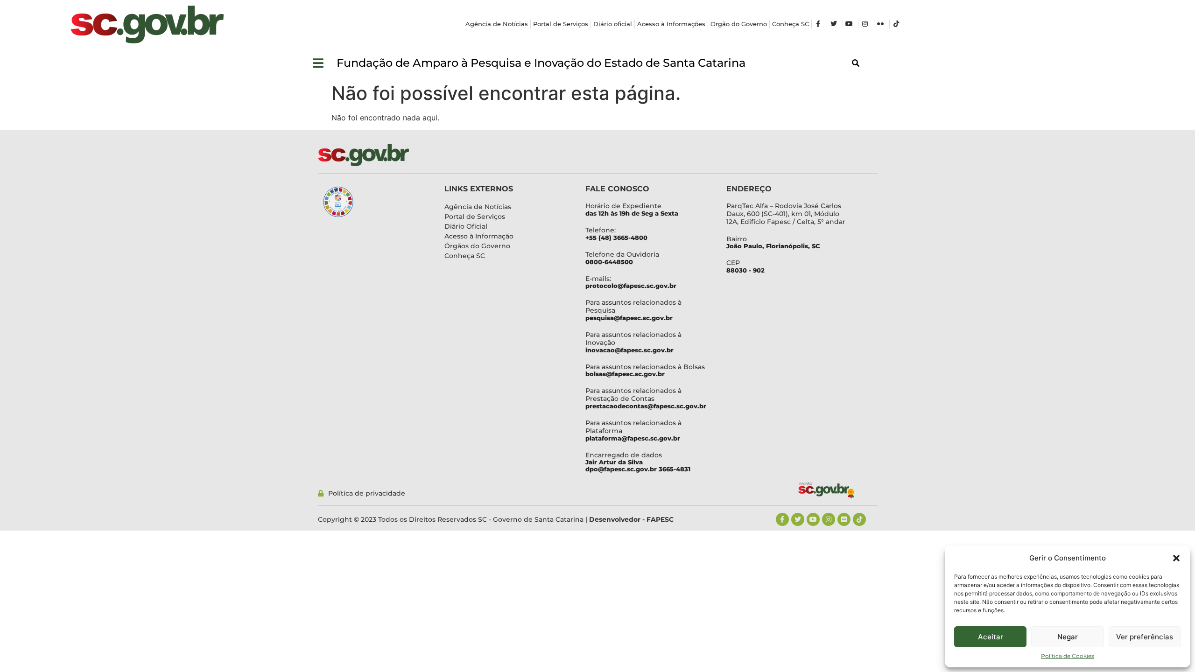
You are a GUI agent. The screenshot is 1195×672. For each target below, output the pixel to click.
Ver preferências (1144, 636)
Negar (1067, 636)
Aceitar (990, 636)
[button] (1176, 558)
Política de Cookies (1067, 655)
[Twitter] (797, 519)
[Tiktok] (859, 519)
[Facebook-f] (782, 519)
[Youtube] (813, 519)
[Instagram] (828, 519)
